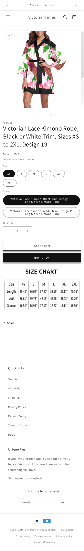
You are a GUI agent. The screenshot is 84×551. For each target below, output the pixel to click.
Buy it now (42, 257)
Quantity (8, 223)
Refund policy (67, 529)
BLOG (11, 434)
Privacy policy (23, 536)
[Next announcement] (76, 5)
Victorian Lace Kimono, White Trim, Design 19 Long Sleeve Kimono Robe (41, 212)
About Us (14, 388)
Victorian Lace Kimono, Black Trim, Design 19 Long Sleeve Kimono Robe (41, 200)
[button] (8, 17)
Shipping (7, 159)
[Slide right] (50, 115)
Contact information (44, 542)
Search (12, 379)
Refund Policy (17, 416)
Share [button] (11, 323)
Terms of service (43, 536)
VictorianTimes (26, 529)
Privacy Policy (17, 407)
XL (59, 174)
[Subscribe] (62, 502)
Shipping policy (63, 536)
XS (9, 174)
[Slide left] (33, 115)
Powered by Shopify (45, 529)
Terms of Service (19, 425)
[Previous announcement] (7, 5)
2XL (9, 183)
